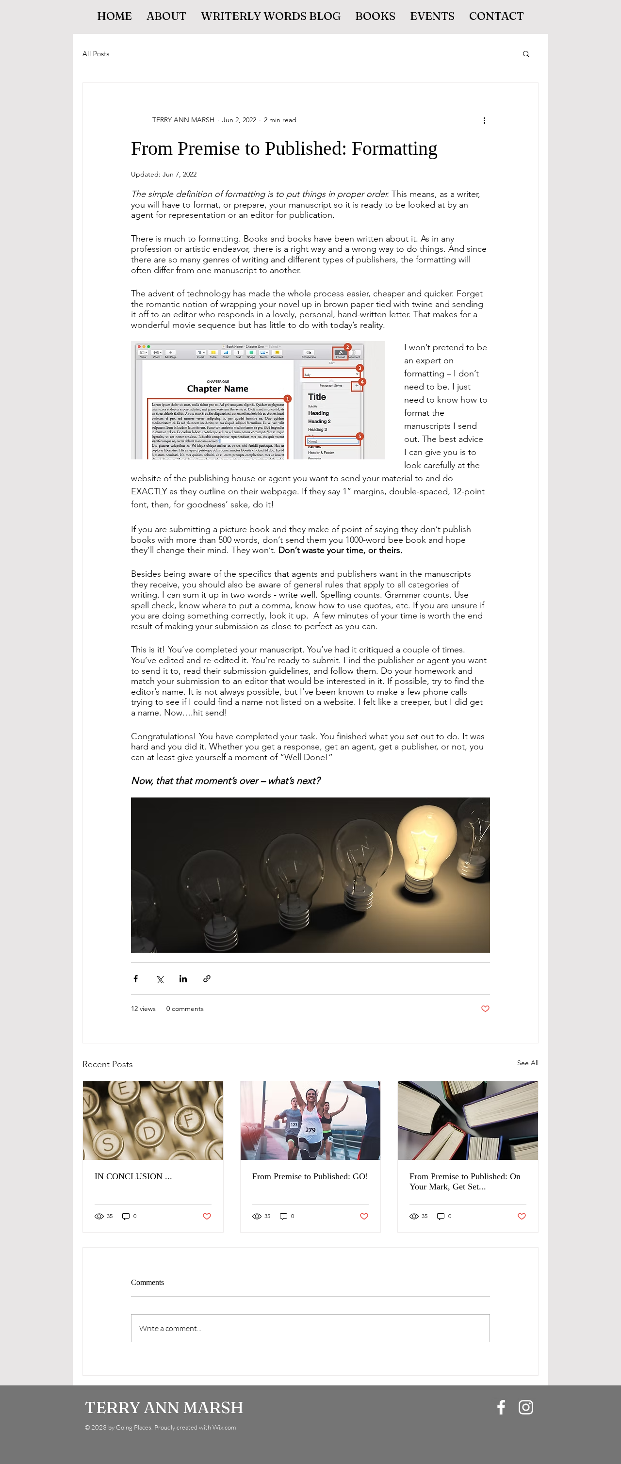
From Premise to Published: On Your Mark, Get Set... (465, 1181)
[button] (526, 53)
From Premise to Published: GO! (310, 1176)
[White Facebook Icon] (501, 1407)
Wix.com (224, 1427)
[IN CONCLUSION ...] (153, 1120)
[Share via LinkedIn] (183, 978)
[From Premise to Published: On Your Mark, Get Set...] (468, 1120)
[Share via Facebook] (135, 978)
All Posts (95, 53)
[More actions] (484, 120)
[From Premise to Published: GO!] (311, 1120)
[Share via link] (207, 978)
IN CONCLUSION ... (133, 1176)
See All (528, 1062)
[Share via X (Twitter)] (159, 978)
